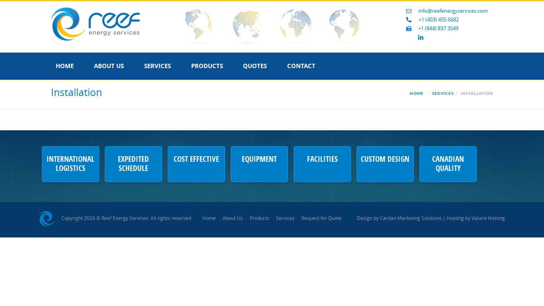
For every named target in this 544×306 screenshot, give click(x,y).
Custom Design (385, 160)
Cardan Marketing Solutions (411, 218)
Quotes (255, 66)
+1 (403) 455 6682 (439, 20)
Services (157, 66)
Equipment (259, 160)
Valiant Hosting (488, 218)
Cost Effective (196, 160)
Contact (301, 66)
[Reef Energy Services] (95, 24)
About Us (109, 66)
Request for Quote (321, 218)
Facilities (322, 160)
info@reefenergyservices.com (453, 11)
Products (207, 66)
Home (65, 66)
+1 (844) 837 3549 (438, 28)
